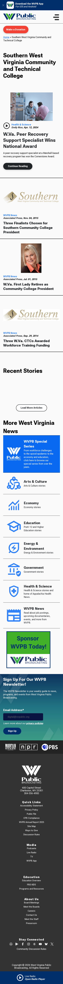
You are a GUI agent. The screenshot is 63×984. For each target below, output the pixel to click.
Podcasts (31, 848)
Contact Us (31, 915)
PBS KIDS (31, 884)
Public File (31, 814)
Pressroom (31, 923)
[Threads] (34, 944)
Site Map (31, 826)
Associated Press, (13, 218)
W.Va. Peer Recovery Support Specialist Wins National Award (29, 140)
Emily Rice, (17, 127)
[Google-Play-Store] (16, 944)
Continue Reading (18, 166)
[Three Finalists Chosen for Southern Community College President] (31, 197)
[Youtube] (40, 944)
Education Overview (31, 880)
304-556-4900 (31, 793)
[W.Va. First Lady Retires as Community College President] (31, 258)
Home (6, 37)
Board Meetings (31, 902)
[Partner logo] (10, 747)
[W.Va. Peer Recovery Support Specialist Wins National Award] (31, 106)
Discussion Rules (31, 834)
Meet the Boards (32, 907)
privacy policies (34, 723)
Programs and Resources (31, 889)
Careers (31, 911)
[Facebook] (22, 944)
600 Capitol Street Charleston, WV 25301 (31, 789)
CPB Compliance (31, 818)
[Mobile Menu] (56, 17)
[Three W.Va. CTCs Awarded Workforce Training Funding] (31, 315)
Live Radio (31, 852)
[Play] (6, 125)
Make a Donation (15, 29)
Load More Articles (31, 407)
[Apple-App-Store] (11, 944)
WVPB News (10, 215)
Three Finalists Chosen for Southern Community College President (28, 227)
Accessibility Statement (31, 805)
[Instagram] (28, 944)
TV (31, 856)
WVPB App (32, 861)
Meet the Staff (31, 919)
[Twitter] (52, 944)
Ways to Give (31, 830)
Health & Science (21, 124)
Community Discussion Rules (31, 949)
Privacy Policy (31, 810)
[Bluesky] (46, 944)
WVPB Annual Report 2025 (31, 822)
